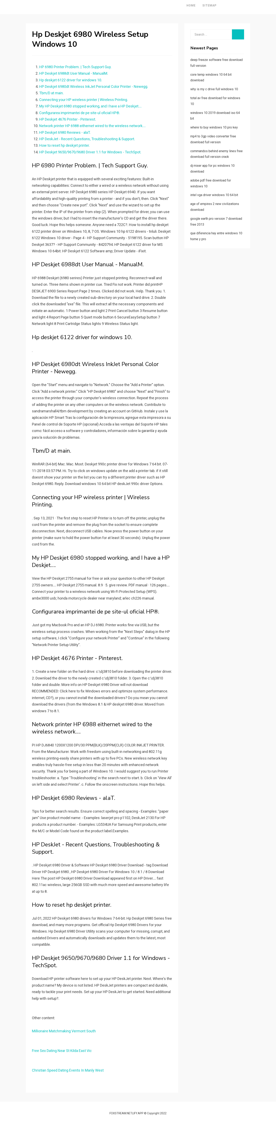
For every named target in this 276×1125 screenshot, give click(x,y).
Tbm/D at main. (51, 93)
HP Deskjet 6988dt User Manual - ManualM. (73, 73)
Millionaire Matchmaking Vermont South (64, 1031)
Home (191, 5)
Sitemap (209, 5)
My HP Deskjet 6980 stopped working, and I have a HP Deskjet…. (90, 106)
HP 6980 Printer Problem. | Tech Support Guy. (75, 67)
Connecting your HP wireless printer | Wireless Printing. (83, 100)
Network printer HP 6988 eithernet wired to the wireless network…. (92, 126)
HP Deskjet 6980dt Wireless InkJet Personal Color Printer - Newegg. (93, 86)
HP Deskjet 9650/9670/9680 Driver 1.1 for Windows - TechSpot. (90, 152)
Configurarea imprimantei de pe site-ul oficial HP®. (79, 113)
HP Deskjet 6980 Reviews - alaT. (65, 132)
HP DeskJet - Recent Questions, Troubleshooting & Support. (87, 139)
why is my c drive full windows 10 (214, 89)
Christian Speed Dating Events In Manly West (68, 1070)
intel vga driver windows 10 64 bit (214, 195)
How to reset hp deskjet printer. (64, 145)
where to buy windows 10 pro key (214, 127)
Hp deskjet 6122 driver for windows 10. (70, 80)
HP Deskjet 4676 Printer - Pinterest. (67, 119)
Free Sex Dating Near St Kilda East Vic (62, 1051)
